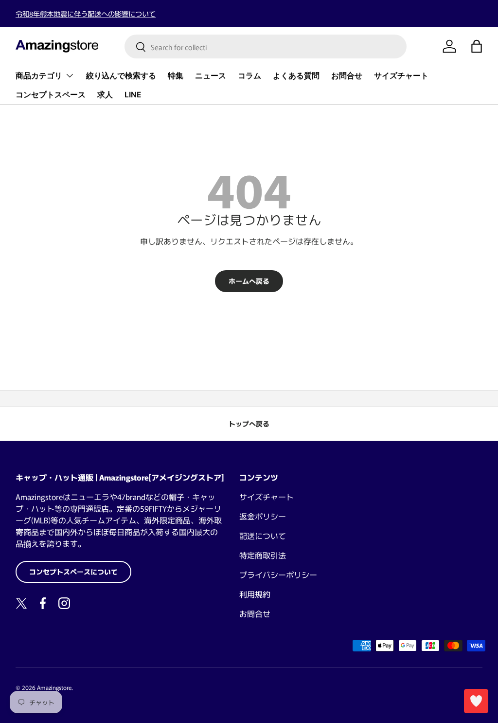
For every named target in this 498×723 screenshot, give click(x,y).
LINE (132, 95)
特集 (175, 76)
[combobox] (265, 46)
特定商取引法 (262, 555)
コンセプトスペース (51, 95)
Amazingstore (54, 687)
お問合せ (346, 76)
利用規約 (254, 594)
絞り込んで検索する (121, 76)
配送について (262, 535)
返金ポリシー (262, 516)
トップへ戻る (249, 423)
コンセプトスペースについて (73, 571)
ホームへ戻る (249, 281)
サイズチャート (401, 76)
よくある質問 (296, 76)
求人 (105, 95)
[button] (476, 46)
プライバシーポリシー (278, 574)
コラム (249, 76)
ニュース (210, 76)
